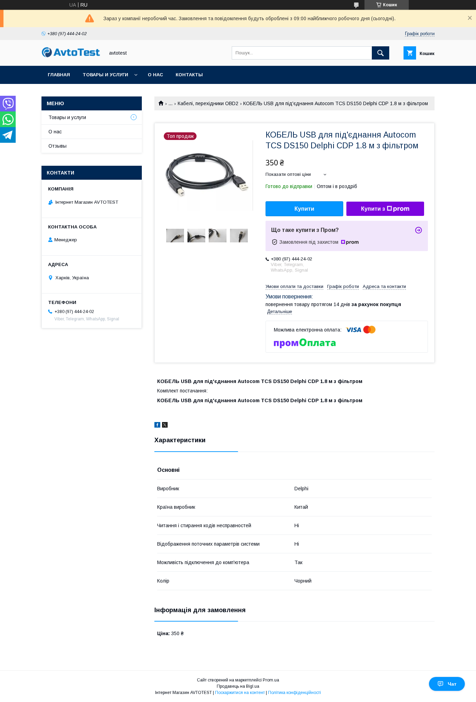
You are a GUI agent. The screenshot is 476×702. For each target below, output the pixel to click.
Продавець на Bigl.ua (238, 686)
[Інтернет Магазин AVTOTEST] (71, 56)
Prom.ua (271, 680)
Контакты (189, 74)
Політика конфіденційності (294, 692)
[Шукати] (380, 53)
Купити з (373, 209)
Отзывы (57, 146)
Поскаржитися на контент (240, 692)
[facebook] (157, 426)
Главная (59, 74)
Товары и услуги (105, 74)
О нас (155, 74)
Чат (452, 684)
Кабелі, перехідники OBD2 (208, 103)
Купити (304, 209)
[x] (165, 426)
